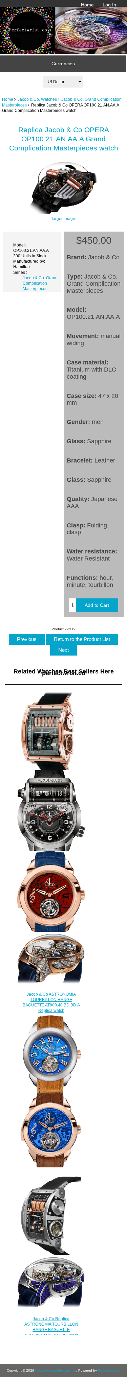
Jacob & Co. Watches (37, 99)
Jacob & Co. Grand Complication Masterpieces (40, 283)
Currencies (63, 63)
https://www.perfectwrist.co (55, 1370)
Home (87, 4)
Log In (109, 4)
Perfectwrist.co (109, 1370)
